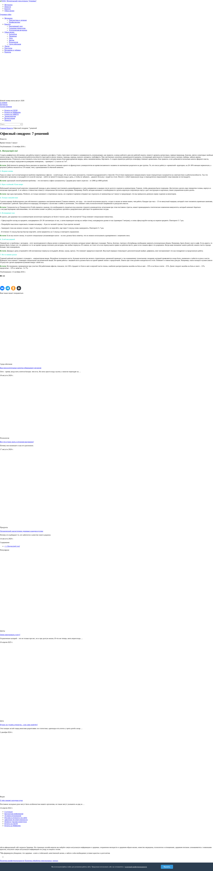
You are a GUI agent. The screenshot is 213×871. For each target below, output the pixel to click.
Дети (11, 38)
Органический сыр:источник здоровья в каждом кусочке (21, 531)
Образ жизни (9, 11)
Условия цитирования (12, 816)
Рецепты (7, 52)
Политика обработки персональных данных (41, 861)
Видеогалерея (9, 118)
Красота (7, 9)
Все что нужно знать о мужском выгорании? (17, 442)
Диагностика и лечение (18, 20)
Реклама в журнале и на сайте (15, 818)
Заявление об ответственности (16, 820)
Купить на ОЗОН (11, 110)
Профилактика (14, 22)
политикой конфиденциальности (136, 867)
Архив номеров (6, 107)
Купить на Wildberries (12, 112)
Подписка (4, 105)
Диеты (6, 46)
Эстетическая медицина (18, 30)
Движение (13, 36)
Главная (3, 128)
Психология (13, 42)
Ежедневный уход (16, 26)
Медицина (8, 5)
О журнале (8, 812)
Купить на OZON (11, 824)
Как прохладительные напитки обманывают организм (20, 368)
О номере (3, 103)
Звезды (11, 40)
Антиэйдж (13, 34)
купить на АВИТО (11, 114)
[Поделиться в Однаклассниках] (13, 288)
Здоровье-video (5, 14)
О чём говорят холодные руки (11, 800)
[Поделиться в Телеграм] (8, 288)
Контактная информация (13, 814)
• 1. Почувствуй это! (12, 546)
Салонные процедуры (17, 28)
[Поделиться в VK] (2, 288)
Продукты (8, 48)
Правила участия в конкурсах (15, 822)
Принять (167, 867)
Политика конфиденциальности (12, 861)
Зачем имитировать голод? (10, 635)
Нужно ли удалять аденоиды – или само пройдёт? (19, 725)
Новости (7, 7)
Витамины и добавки (12, 50)
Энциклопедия (10, 116)
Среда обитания (15, 44)
